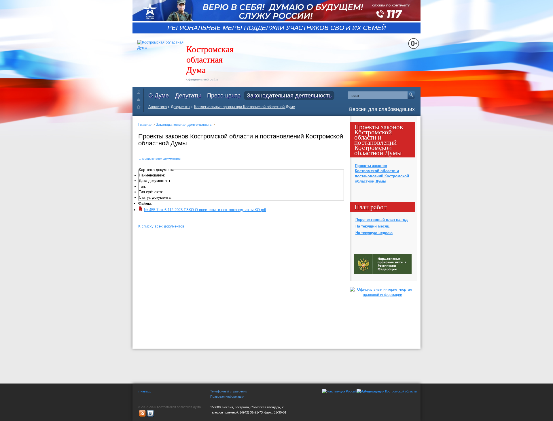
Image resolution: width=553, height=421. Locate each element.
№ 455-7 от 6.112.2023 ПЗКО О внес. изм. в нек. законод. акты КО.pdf (205, 210)
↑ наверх (144, 391)
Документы (180, 107)
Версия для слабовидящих (382, 109)
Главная (145, 124)
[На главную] (139, 90)
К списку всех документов (161, 226)
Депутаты (188, 95)
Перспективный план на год (381, 219)
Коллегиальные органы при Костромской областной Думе (244, 107)
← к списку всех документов (159, 158)
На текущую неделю (374, 233)
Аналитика (157, 107)
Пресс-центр (223, 95)
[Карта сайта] (139, 99)
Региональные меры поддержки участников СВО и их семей (276, 28)
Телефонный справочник (228, 391)
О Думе (158, 95)
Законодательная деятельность (289, 95)
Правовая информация (227, 396)
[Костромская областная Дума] (139, 108)
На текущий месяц (372, 226)
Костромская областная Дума (210, 59)
